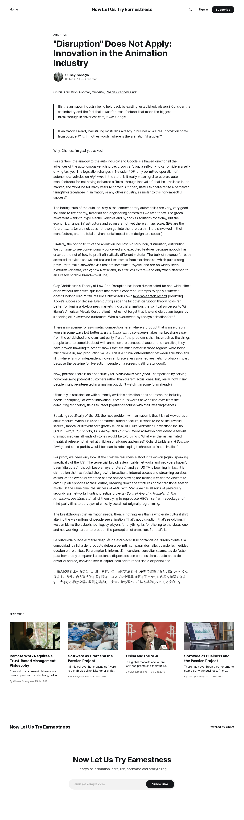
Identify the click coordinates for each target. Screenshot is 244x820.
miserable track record (150, 296)
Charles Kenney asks (121, 92)
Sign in (203, 9)
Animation (60, 34)
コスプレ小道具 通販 (126, 577)
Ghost (230, 727)
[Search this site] (190, 9)
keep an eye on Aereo (108, 467)
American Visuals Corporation (87, 311)
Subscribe (223, 9)
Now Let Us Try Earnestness (122, 9)
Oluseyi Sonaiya (77, 75)
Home (14, 9)
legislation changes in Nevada (104, 171)
